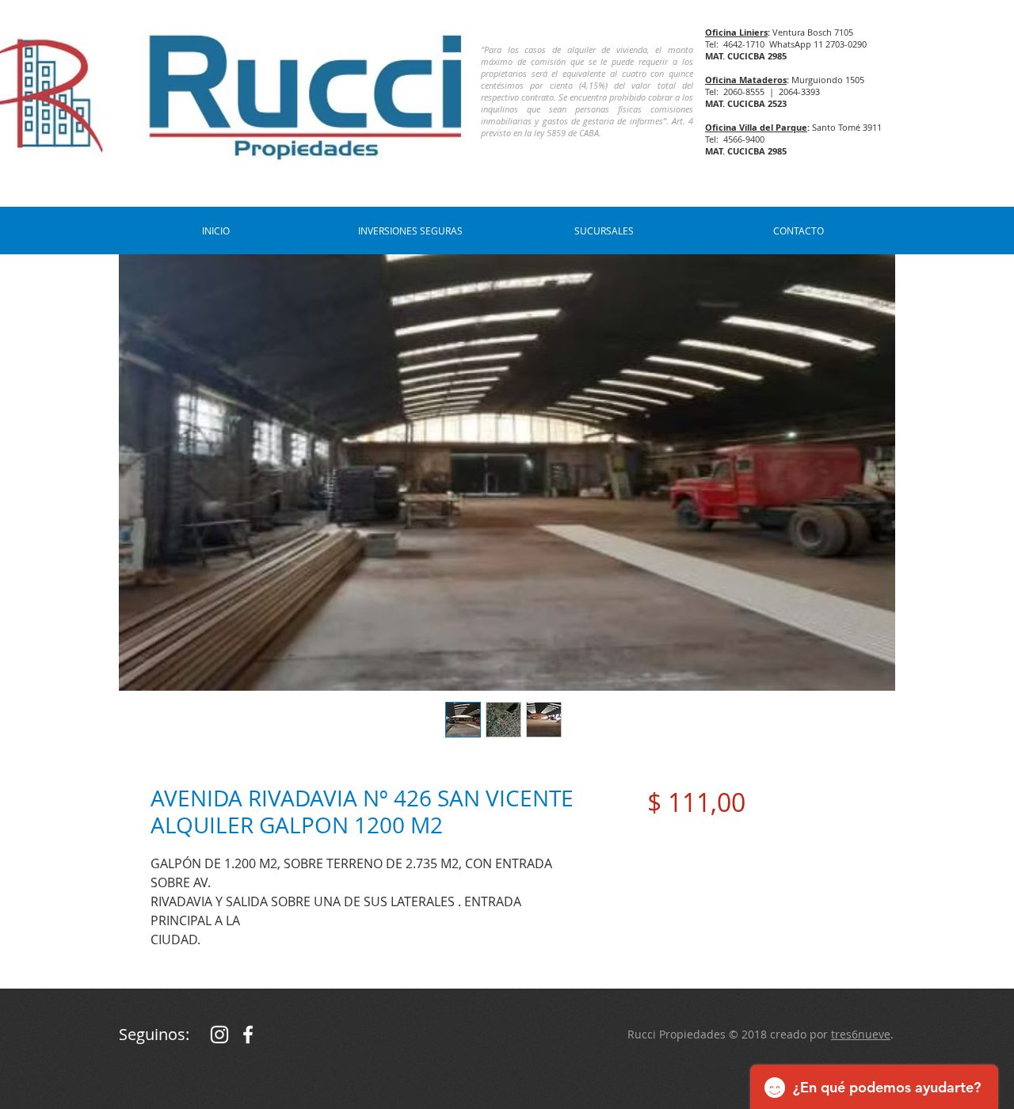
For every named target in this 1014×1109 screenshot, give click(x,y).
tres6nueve (860, 1034)
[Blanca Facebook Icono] (248, 1034)
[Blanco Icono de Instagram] (219, 1034)
